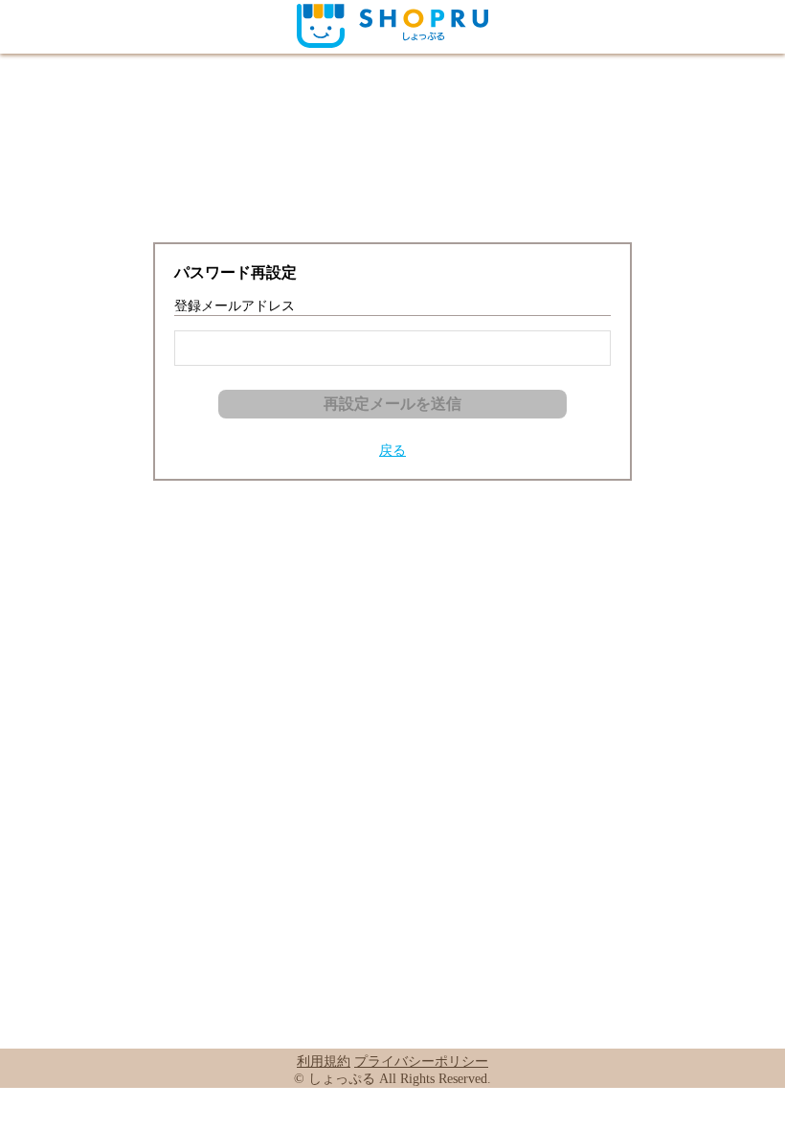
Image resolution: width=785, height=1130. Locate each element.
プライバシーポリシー (421, 1061)
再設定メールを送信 (392, 404)
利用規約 (323, 1061)
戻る (392, 450)
